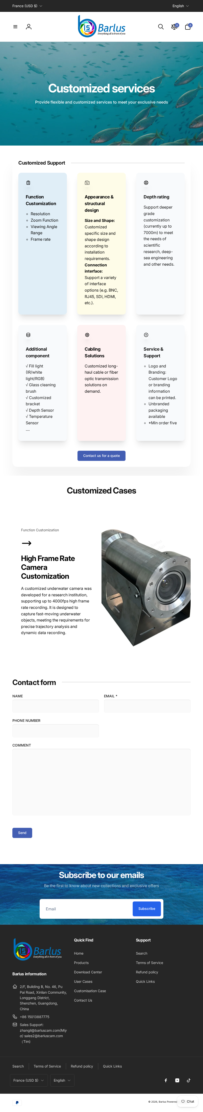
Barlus (162, 1101)
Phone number (26, 720)
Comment (21, 745)
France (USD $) (24, 6)
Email (110, 696)
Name (17, 696)
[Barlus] (37, 960)
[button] (15, 26)
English (178, 6)
